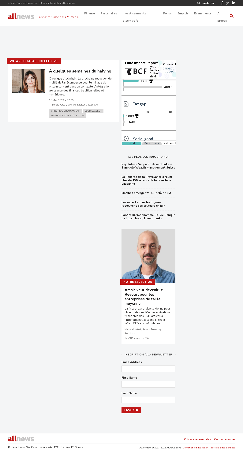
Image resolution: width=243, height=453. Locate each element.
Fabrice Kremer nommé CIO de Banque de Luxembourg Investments (148, 216)
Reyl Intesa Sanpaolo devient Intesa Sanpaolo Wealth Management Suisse (148, 165)
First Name (129, 378)
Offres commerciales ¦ (198, 439)
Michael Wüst (133, 329)
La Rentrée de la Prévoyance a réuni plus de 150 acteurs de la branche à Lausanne (147, 180)
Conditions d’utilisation (195, 447)
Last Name (129, 393)
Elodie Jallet (93, 110)
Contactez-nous (224, 439)
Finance (89, 13)
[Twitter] (227, 3)
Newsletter (207, 3)
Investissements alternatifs (134, 14)
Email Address (132, 362)
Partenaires (109, 13)
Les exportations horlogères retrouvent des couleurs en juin (143, 204)
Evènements (203, 13)
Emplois (183, 13)
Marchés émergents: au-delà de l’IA (146, 193)
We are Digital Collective (34, 61)
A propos (222, 14)
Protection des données (222, 447)
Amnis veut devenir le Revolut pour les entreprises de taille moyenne (144, 297)
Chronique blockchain (65, 110)
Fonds (167, 13)
